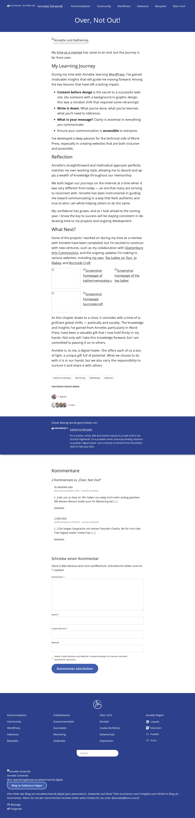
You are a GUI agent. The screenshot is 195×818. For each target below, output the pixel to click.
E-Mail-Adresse (60, 628)
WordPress (117, 74)
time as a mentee (69, 52)
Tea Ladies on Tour (118, 258)
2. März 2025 (60, 518)
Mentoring (80, 378)
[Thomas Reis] (54, 396)
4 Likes (71, 405)
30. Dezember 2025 (63, 487)
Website (55, 642)
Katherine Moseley (62, 378)
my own (98, 258)
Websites (108, 378)
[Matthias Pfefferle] (54, 405)
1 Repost (62, 396)
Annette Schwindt (50, 6)
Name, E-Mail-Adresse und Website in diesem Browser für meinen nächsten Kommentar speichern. (90, 658)
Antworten (59, 507)
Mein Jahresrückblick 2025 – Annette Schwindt (76, 490)
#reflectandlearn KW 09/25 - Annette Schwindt (76, 522)
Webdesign (95, 378)
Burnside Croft (80, 263)
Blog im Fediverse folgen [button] (27, 785)
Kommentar (58, 577)
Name (55, 614)
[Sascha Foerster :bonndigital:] (57, 405)
